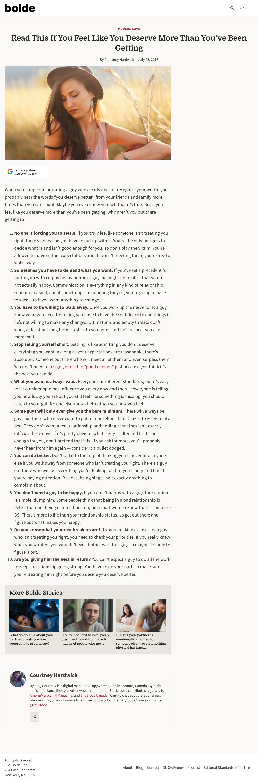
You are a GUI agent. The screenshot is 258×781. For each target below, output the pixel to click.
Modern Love (129, 29)
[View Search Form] (232, 8)
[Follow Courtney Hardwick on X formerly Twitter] (34, 717)
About (127, 767)
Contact (153, 767)
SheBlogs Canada (94, 695)
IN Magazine (62, 695)
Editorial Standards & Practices (227, 767)
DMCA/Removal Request (181, 767)
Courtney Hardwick (119, 59)
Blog (139, 767)
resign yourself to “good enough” (81, 366)
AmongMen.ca (41, 695)
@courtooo (38, 705)
